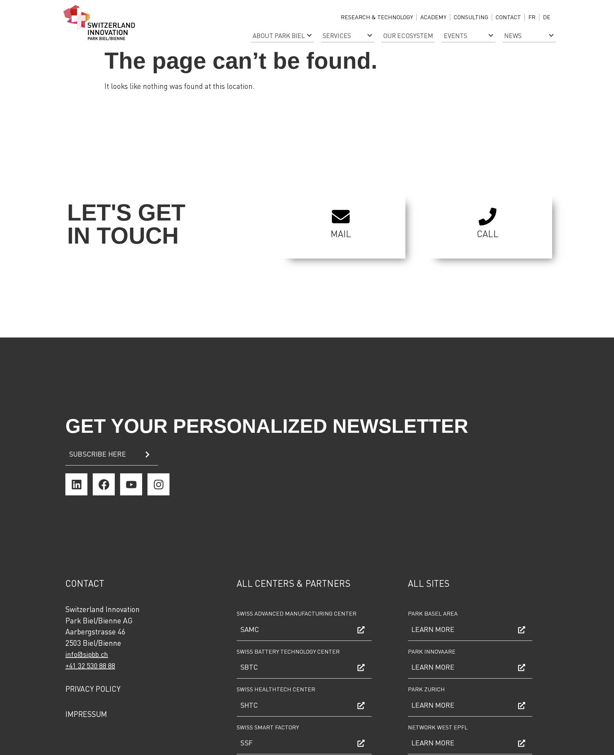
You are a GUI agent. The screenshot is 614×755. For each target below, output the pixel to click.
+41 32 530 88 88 (90, 665)
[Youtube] (131, 484)
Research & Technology (377, 17)
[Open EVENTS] (491, 35)
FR (531, 17)
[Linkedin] (76, 484)
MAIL (340, 233)
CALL (488, 233)
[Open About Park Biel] (309, 35)
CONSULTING (471, 17)
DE (546, 17)
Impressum (86, 714)
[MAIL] (341, 216)
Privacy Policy (92, 688)
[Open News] (551, 35)
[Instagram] (158, 484)
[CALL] (487, 216)
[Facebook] (104, 484)
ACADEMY (433, 17)
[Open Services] (369, 35)
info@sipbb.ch (86, 654)
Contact (508, 17)
